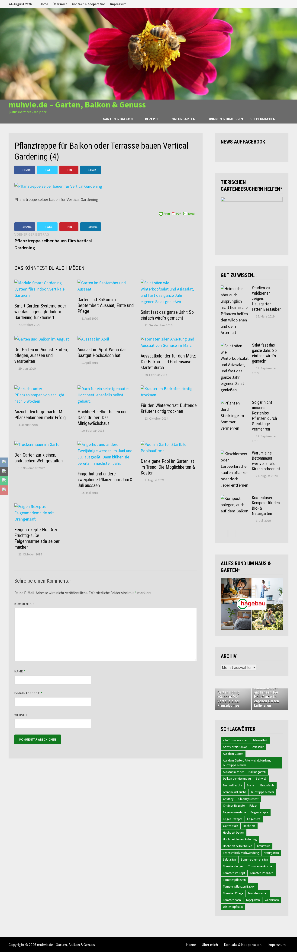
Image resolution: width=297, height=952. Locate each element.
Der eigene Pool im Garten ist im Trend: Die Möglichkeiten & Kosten (168, 467)
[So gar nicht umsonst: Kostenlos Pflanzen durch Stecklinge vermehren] (235, 403)
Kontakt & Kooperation (89, 4)
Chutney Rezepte (234, 806)
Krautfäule (263, 846)
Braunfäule (267, 785)
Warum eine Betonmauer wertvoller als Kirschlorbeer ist (266, 461)
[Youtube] (269, 3)
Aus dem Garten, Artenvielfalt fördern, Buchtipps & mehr (247, 762)
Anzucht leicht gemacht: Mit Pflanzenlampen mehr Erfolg (40, 414)
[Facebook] (263, 3)
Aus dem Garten (233, 754)
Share (27, 170)
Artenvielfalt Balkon (235, 747)
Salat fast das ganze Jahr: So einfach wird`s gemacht (167, 315)
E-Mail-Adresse (28, 693)
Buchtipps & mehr (262, 792)
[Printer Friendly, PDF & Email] (177, 213)
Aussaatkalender (233, 772)
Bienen (251, 785)
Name (20, 671)
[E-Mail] (286, 3)
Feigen (253, 806)
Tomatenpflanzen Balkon (239, 887)
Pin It (71, 170)
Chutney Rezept (248, 799)
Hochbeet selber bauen (237, 846)
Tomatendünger (233, 866)
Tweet (49, 170)
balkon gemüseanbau (237, 779)
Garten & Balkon (118, 119)
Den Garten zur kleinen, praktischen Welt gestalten (38, 458)
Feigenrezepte (259, 812)
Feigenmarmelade (234, 812)
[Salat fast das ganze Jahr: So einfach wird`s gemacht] (235, 345)
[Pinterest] (281, 3)
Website (21, 715)
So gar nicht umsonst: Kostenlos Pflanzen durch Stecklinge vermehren (264, 415)
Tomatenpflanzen (234, 880)
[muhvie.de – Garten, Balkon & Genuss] (148, 53)
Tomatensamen (258, 893)
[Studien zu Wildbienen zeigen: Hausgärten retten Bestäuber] (235, 288)
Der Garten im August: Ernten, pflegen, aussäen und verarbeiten (41, 355)
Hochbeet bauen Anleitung (240, 839)
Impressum (118, 4)
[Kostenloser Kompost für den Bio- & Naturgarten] (235, 498)
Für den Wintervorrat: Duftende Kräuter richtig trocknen (169, 408)
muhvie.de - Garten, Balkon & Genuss (66, 944)
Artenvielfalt (259, 740)
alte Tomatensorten (235, 740)
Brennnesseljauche (234, 792)
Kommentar (24, 604)
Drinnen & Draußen (225, 119)
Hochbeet (249, 826)
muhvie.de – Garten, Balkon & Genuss (77, 104)
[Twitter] (275, 3)
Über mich (60, 4)
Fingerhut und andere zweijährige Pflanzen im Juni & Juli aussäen (104, 479)
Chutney (228, 799)
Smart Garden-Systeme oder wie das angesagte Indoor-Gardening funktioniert (40, 311)
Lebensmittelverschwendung (241, 853)
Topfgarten (253, 900)
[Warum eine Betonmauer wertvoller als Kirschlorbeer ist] (235, 453)
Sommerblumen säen (254, 860)
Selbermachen (262, 119)
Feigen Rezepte (232, 819)
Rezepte (152, 119)
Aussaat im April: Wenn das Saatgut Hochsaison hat (101, 352)
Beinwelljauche (232, 785)
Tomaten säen (232, 900)
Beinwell (261, 779)
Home (44, 4)
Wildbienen (272, 900)
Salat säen (229, 860)
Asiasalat (258, 747)
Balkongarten (257, 772)
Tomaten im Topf (234, 873)
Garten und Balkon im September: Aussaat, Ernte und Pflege (105, 305)
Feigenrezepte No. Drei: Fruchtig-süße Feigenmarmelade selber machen (37, 538)
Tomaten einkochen (260, 866)
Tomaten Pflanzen (261, 873)
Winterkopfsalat (233, 907)
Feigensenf (253, 819)
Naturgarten (183, 119)
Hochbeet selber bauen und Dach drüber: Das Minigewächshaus (102, 417)
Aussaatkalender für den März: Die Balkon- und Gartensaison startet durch (168, 361)
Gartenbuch (230, 826)
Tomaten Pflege (233, 893)
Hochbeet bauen (233, 833)
